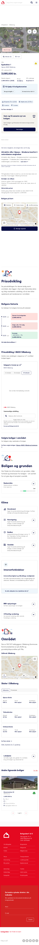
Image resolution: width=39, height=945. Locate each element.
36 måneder (17, 372)
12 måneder (8, 372)
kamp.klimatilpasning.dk (21, 513)
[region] (19, 214)
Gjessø (18, 445)
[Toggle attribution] (36, 224)
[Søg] (31, 2)
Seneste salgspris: (5, 78)
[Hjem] (6, 836)
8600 (23, 445)
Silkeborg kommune (31, 445)
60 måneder (26, 372)
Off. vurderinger (30, 78)
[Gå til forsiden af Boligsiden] (3, 2)
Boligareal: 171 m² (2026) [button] (10, 101)
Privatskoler (14, 690)
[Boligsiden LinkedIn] (33, 940)
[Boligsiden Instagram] (30, 940)
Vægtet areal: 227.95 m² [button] (27, 101)
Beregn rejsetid (21, 228)
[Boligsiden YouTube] (36, 940)
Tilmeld (30, 919)
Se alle (35, 770)
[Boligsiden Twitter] (27, 940)
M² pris (19, 78)
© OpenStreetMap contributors (26, 223)
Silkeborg (12, 25)
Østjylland (4, 25)
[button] (36, 63)
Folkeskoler (6, 690)
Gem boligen (19, 129)
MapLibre (9, 223)
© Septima (15, 223)
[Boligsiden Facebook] (23, 940)
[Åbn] (33, 483)
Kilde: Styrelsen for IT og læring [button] (10, 744)
